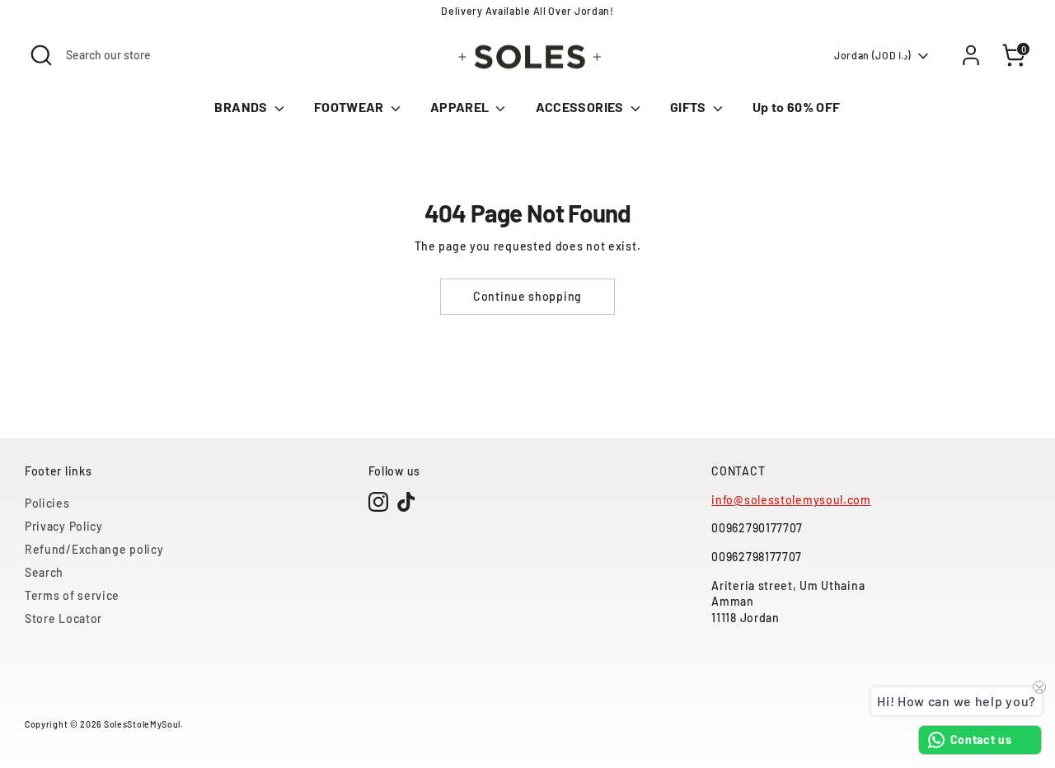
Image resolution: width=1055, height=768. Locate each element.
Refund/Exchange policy (94, 549)
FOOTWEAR (350, 107)
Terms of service (72, 595)
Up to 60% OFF (797, 107)
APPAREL (461, 107)
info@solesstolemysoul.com (791, 500)
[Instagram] (378, 502)
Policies (47, 503)
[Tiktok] (406, 502)
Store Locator (63, 618)
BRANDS (242, 107)
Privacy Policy (64, 526)
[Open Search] (41, 55)
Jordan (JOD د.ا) (873, 55)
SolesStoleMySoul (142, 724)
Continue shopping (527, 296)
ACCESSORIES (581, 107)
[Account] (970, 55)
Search (44, 572)
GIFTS (689, 107)
